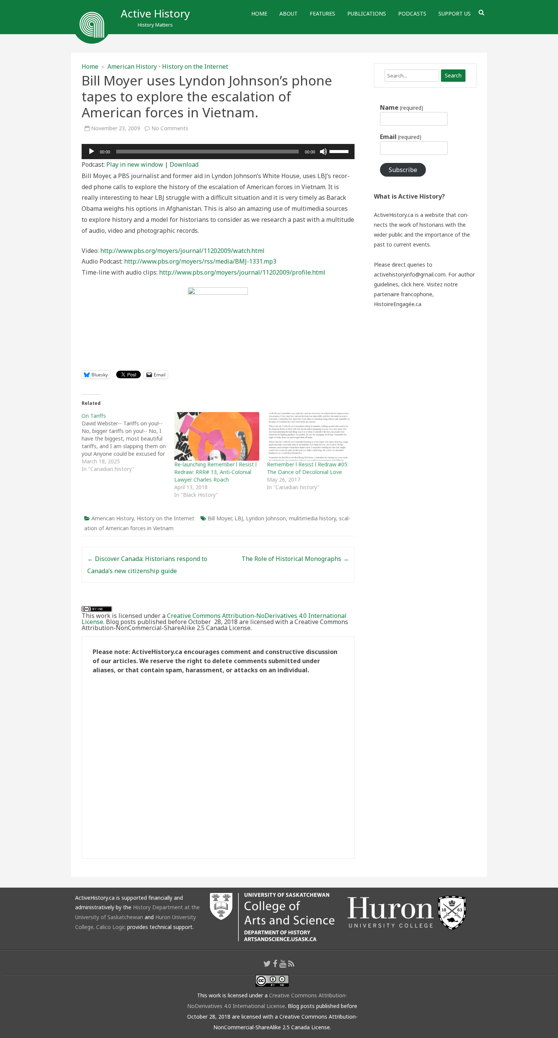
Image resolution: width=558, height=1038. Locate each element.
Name (401, 107)
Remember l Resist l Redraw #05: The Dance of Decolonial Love (307, 468)
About (288, 13)
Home (259, 13)
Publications (366, 13)
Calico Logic (111, 927)
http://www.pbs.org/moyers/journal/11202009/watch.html (182, 250)
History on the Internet (195, 66)
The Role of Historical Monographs (295, 559)
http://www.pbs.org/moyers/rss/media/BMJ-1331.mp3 (200, 261)
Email (400, 137)
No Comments (169, 128)
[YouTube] (282, 963)
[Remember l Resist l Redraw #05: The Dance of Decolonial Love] (309, 436)
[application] (218, 151)
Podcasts (412, 13)
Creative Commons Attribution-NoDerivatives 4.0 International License (214, 618)
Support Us (454, 13)
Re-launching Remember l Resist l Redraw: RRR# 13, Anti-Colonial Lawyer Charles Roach (215, 472)
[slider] (340, 151)
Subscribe (403, 170)
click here (412, 284)
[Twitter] (267, 963)
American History (132, 66)
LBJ (239, 518)
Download (184, 164)
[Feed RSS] (291, 963)
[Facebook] (275, 963)
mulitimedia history (312, 518)
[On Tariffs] (128, 442)
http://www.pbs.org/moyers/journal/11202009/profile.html (242, 272)
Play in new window (134, 164)
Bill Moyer (220, 518)
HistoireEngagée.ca (397, 304)
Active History (155, 13)
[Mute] (323, 151)
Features (322, 13)
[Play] (91, 151)
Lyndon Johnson (266, 518)
